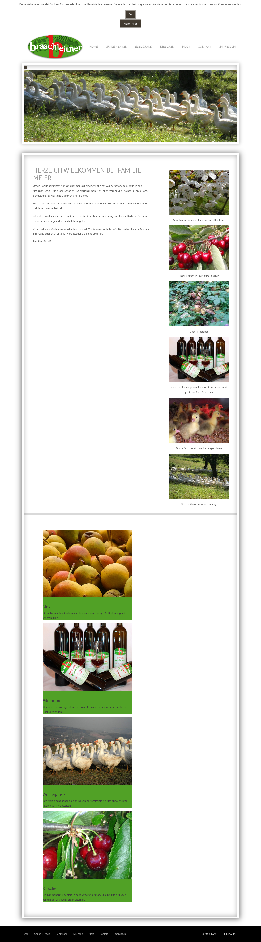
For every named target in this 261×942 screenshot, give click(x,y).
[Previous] (25, 67)
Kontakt (204, 46)
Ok (130, 14)
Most (186, 46)
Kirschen (167, 46)
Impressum (227, 46)
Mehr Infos (130, 23)
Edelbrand (143, 46)
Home (93, 46)
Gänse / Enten (116, 46)
